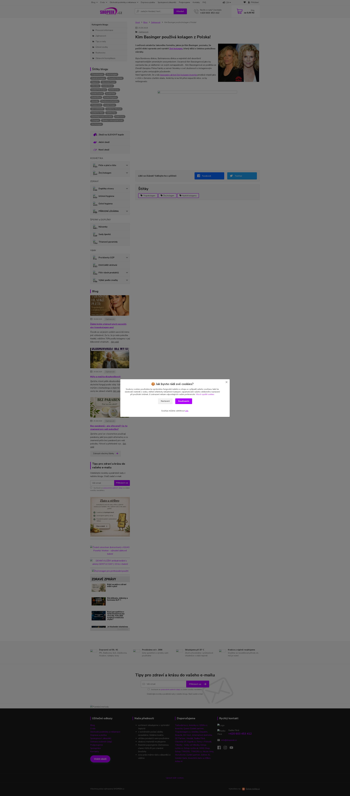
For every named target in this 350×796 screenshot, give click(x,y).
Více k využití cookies (205, 394)
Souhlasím (183, 401)
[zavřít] (226, 382)
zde (186, 410)
